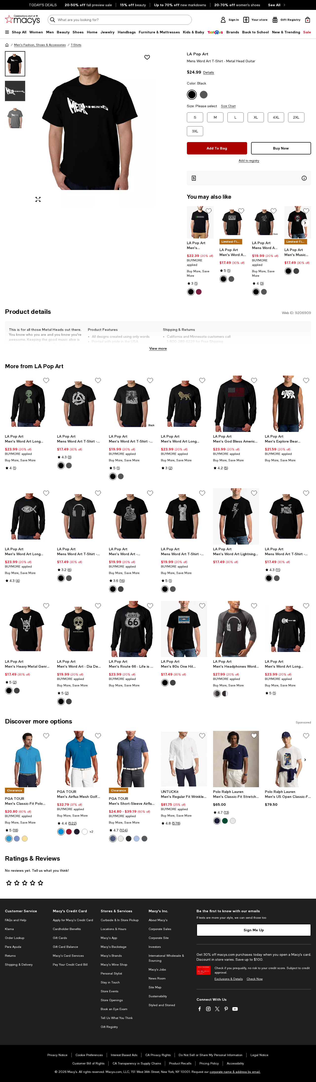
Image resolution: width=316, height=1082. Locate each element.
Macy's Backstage (113, 947)
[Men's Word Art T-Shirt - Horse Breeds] (132, 404)
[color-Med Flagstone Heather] (144, 839)
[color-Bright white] (121, 839)
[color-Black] (191, 292)
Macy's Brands (111, 955)
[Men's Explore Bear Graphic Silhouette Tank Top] (288, 404)
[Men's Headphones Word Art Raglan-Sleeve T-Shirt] (236, 629)
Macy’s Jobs (157, 969)
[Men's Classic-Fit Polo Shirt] (28, 759)
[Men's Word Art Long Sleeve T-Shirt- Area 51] (28, 404)
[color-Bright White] (85, 832)
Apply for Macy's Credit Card (73, 920)
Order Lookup (14, 938)
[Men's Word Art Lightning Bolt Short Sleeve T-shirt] (236, 516)
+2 (91, 831)
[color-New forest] (225, 821)
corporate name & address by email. (235, 1072)
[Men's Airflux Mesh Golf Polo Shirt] (80, 759)
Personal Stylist (111, 973)
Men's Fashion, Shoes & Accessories (40, 45)
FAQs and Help (15, 920)
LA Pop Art (197, 53)
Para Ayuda (13, 947)
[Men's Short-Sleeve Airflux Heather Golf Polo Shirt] (132, 759)
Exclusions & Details (229, 979)
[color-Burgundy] (199, 292)
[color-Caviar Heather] (129, 839)
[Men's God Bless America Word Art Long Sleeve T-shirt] (236, 404)
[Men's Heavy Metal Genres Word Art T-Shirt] (28, 629)
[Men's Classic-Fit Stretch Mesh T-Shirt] (236, 759)
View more (158, 348)
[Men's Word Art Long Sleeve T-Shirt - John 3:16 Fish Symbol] (28, 516)
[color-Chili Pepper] (69, 832)
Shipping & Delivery (19, 964)
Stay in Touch (110, 982)
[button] (80, 128)
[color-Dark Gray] (296, 271)
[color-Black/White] (225, 694)
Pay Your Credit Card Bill (70, 964)
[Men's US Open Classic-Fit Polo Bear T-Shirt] (288, 759)
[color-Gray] (231, 279)
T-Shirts (76, 45)
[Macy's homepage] (7, 45)
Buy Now (281, 148)
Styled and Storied (162, 1005)
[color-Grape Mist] (17, 839)
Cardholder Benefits (67, 929)
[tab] (15, 63)
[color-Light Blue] (136, 839)
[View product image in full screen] (38, 199)
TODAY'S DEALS (43, 5)
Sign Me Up (254, 930)
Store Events (109, 991)
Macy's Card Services (68, 955)
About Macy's (158, 920)
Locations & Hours (113, 929)
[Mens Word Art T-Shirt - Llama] (184, 516)
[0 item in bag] (307, 20)
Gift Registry (109, 1027)
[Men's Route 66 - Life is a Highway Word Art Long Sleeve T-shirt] (132, 629)
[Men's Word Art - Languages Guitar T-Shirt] (132, 516)
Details (208, 72)
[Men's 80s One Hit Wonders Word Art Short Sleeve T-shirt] (184, 629)
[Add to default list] (209, 211)
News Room (157, 978)
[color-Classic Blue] (61, 832)
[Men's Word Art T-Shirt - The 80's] (232, 222)
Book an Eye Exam (114, 1009)
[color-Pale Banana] (25, 839)
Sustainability (158, 996)
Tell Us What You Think (117, 1018)
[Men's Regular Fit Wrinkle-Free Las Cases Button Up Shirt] (184, 759)
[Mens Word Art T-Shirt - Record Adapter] (80, 404)
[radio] (191, 292)
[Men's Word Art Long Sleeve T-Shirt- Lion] (184, 404)
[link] (200, 268)
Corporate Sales (160, 929)
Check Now (255, 979)
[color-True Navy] (77, 832)
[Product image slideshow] (93, 128)
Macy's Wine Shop (114, 964)
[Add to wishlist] (147, 57)
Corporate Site (159, 938)
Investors (155, 947)
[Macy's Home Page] (22, 20)
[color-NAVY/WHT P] (217, 821)
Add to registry (249, 160)
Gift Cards (60, 938)
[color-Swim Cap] (9, 839)
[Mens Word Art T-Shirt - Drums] (288, 516)
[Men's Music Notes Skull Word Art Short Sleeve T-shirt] (297, 222)
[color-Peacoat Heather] (113, 839)
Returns (10, 955)
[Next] (305, 223)
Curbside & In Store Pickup (119, 920)
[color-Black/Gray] (217, 694)
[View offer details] (249, 178)
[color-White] (233, 821)
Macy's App (109, 938)
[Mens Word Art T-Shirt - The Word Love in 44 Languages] (265, 222)
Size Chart (228, 106)
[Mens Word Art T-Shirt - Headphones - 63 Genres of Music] (80, 516)
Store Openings (112, 1000)
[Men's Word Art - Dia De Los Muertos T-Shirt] (80, 629)
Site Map (155, 987)
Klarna (9, 929)
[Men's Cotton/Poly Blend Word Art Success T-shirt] (200, 222)
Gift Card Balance (65, 947)
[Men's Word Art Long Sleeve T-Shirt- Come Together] (288, 629)
